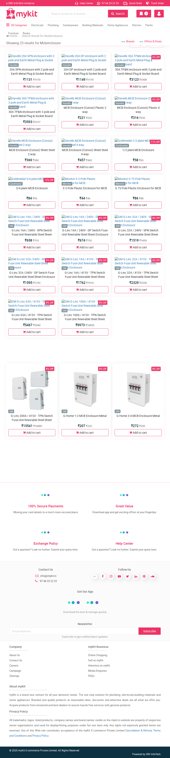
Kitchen (136, 25)
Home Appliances (117, 25)
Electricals (37, 25)
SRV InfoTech (153, 754)
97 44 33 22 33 (110, 3)
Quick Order (135, 3)
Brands (130, 41)
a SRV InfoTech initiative (20, 3)
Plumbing (53, 25)
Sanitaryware (70, 25)
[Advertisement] (85, 350)
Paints (149, 25)
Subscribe (149, 631)
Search (120, 14)
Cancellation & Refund (138, 730)
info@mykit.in (48, 576)
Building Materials (92, 25)
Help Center (86, 3)
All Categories (19, 25)
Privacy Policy (40, 735)
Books (26, 33)
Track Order (157, 3)
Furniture (13, 33)
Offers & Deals (153, 41)
